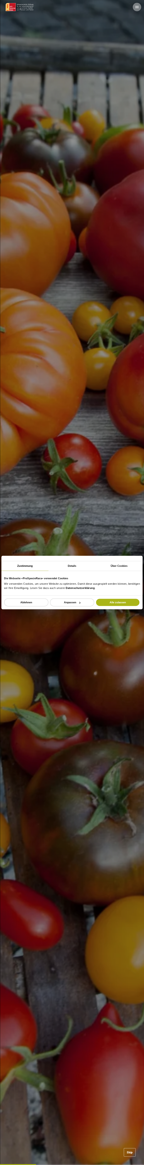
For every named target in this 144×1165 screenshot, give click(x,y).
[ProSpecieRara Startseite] (20, 7)
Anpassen (70, 602)
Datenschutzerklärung (80, 587)
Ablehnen (26, 602)
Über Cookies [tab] (119, 565)
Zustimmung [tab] (25, 565)
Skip (130, 1152)
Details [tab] (72, 565)
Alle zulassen (118, 602)
